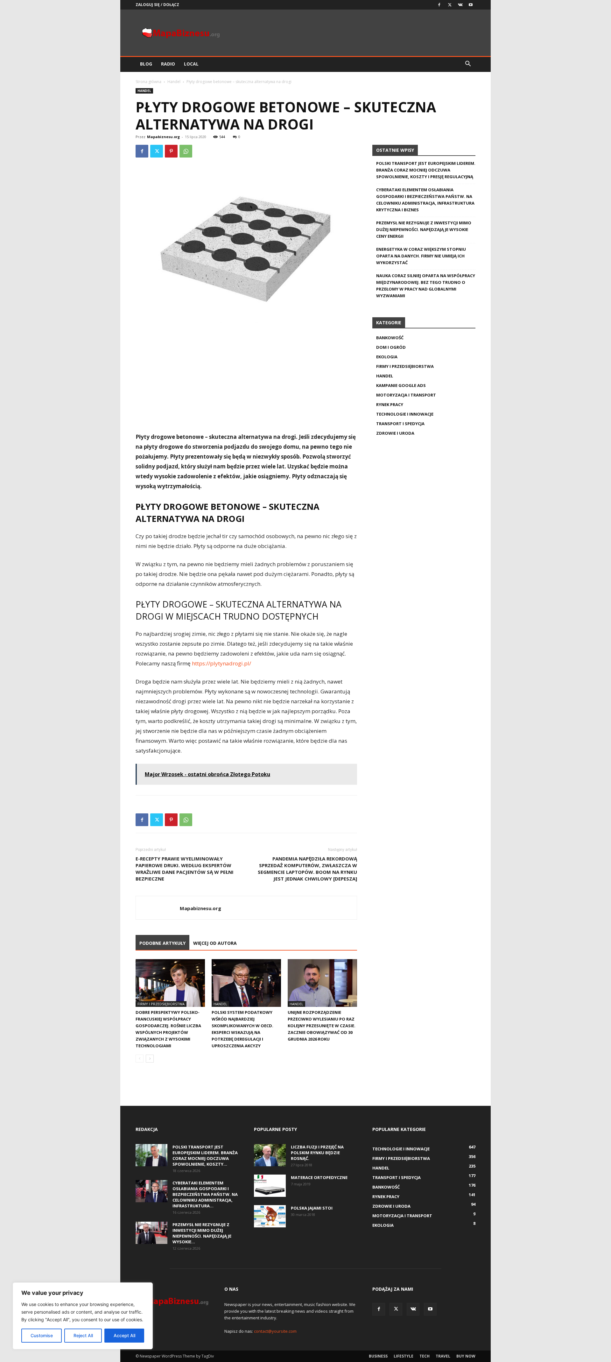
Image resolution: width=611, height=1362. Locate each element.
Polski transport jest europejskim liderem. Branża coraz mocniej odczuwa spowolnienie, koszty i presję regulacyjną (425, 169)
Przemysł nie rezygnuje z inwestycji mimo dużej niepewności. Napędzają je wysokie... (201, 1233)
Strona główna (148, 81)
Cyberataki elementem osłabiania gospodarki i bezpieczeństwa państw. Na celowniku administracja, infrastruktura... (205, 1194)
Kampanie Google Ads (401, 385)
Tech (424, 1356)
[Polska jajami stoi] (270, 1216)
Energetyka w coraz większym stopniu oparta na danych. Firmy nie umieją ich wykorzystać (421, 255)
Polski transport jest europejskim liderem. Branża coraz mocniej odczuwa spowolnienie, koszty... (205, 1155)
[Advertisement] (246, 384)
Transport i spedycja (400, 423)
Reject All (83, 1335)
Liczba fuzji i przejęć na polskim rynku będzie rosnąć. (317, 1152)
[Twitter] (449, 5)
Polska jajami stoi (312, 1208)
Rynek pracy (389, 404)
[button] (467, 64)
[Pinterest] (171, 151)
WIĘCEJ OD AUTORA (215, 943)
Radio (168, 64)
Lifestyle (403, 1356)
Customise (42, 1335)
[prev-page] (140, 1059)
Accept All (124, 1335)
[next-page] (150, 1059)
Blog (146, 64)
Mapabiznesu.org (163, 136)
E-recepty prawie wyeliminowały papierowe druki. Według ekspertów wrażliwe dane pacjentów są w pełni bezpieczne (185, 868)
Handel (173, 81)
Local (191, 64)
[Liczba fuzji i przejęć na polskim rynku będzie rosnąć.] (270, 1155)
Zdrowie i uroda (395, 433)
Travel (443, 1356)
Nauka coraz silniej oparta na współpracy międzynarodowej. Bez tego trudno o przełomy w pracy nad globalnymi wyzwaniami (425, 285)
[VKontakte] (460, 5)
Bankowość (390, 337)
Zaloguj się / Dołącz (157, 4)
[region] (83, 1315)
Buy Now (465, 1356)
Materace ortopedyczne (319, 1177)
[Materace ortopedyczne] (270, 1186)
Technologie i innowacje (404, 414)
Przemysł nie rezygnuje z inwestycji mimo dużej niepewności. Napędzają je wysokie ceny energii (423, 229)
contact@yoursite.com (275, 1331)
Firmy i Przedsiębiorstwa (161, 1003)
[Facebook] (439, 5)
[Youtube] (470, 5)
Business (378, 1356)
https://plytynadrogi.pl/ (221, 663)
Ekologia (386, 357)
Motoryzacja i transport (406, 395)
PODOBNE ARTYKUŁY (162, 943)
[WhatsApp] (185, 151)
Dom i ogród (391, 347)
